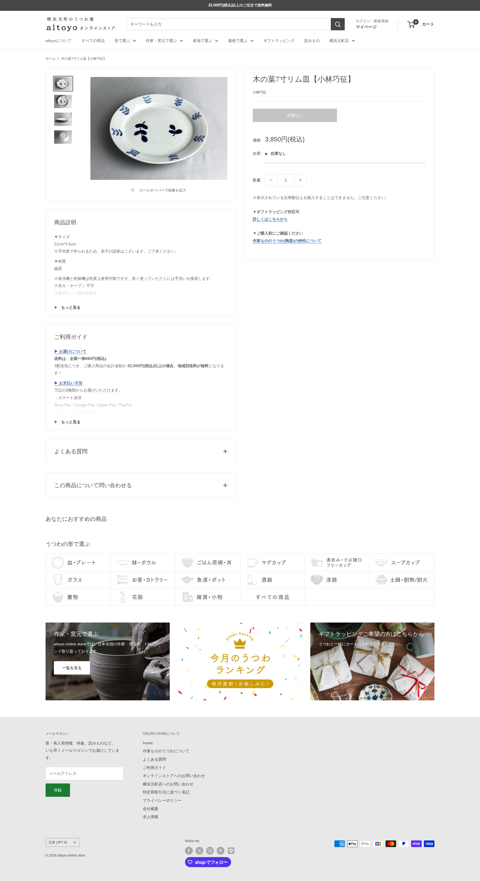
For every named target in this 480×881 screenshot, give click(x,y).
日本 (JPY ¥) (58, 842)
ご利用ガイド (154, 767)
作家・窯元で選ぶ (161, 40)
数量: (257, 180)
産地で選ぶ (202, 40)
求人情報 (150, 817)
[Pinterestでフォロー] (220, 851)
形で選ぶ (122, 40)
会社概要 (150, 809)
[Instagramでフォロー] (210, 851)
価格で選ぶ (238, 40)
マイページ (366, 26)
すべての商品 (93, 40)
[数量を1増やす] (300, 180)
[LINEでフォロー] (231, 851)
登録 (58, 790)
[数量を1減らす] (271, 180)
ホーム (51, 59)
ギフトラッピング (278, 40)
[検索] (338, 24)
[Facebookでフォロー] (189, 851)
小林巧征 (259, 92)
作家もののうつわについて (166, 751)
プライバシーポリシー (162, 800)
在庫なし (294, 115)
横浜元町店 (339, 40)
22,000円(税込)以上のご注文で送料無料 (240, 5)
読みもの (312, 40)
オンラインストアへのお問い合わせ (174, 775)
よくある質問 (154, 759)
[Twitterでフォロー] (199, 851)
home (148, 743)
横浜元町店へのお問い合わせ (168, 784)
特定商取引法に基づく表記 (166, 792)
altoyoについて (59, 40)
